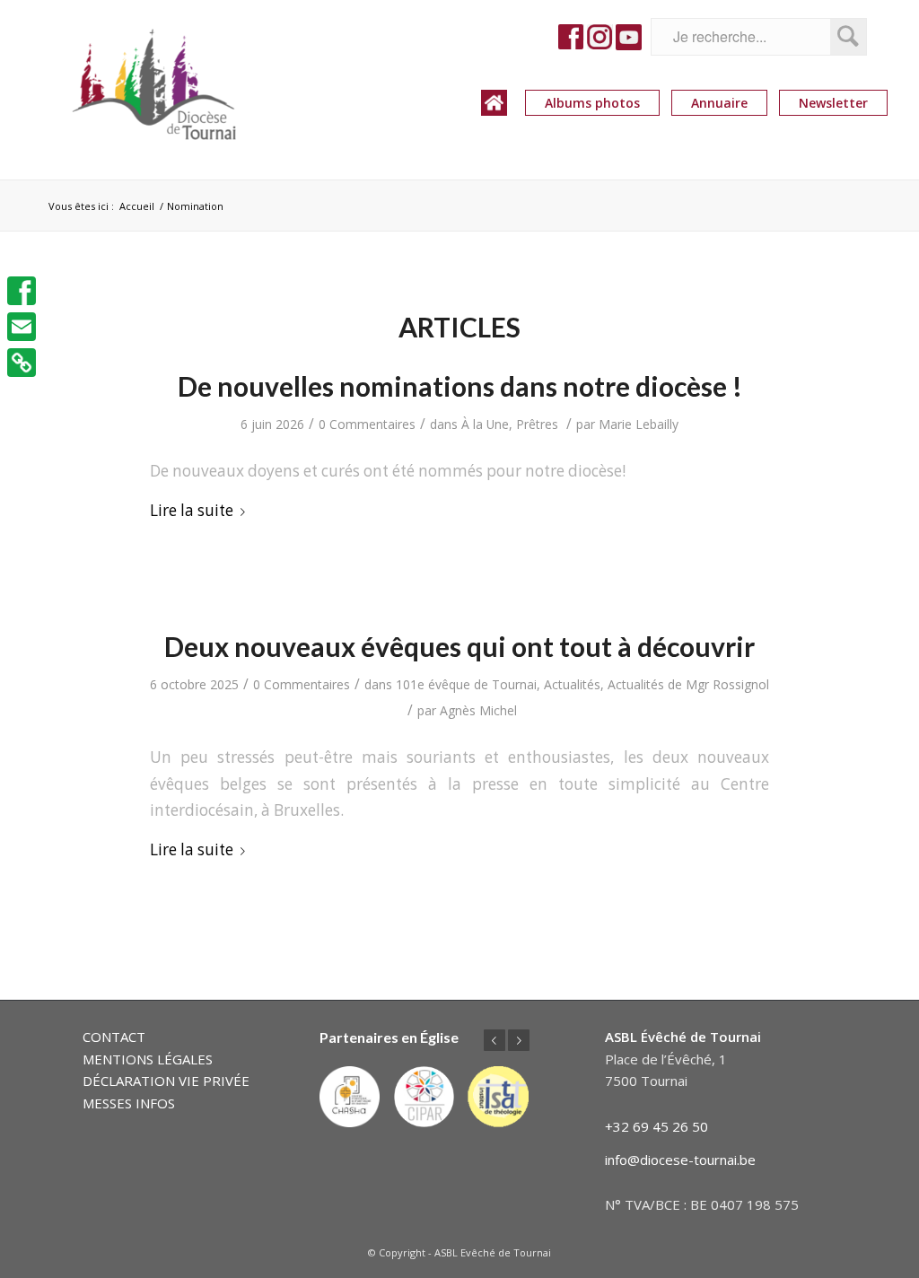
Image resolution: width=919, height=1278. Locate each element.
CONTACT (114, 1037)
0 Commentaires (367, 424)
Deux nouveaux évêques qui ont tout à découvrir (459, 646)
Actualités (572, 684)
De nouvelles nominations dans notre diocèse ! (460, 386)
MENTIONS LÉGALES (148, 1059)
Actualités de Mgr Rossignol (688, 684)
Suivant (519, 1040)
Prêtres (537, 424)
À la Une (485, 424)
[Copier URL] (21, 363)
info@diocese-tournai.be (680, 1160)
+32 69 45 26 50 (656, 1126)
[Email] (21, 327)
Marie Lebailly (638, 424)
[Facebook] (21, 291)
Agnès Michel (478, 710)
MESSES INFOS (129, 1103)
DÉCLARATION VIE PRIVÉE (166, 1081)
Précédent (494, 1040)
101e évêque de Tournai (466, 684)
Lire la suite (191, 510)
